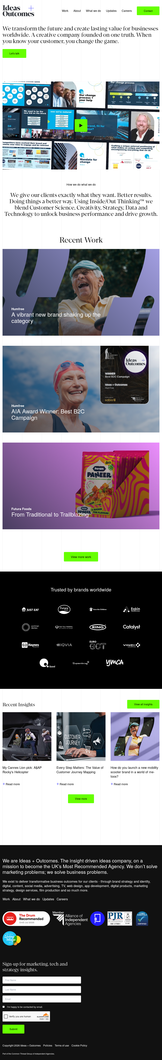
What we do (31, 899)
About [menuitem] (77, 11)
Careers (62, 899)
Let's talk (14, 53)
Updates (48, 899)
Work (6, 899)
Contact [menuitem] (148, 11)
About (16, 899)
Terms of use (62, 1045)
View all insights (143, 704)
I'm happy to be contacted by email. (25, 1006)
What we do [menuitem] (93, 11)
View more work (81, 557)
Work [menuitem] (65, 11)
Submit (13, 1029)
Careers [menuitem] (127, 11)
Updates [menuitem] (111, 11)
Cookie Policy (79, 1045)
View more (81, 798)
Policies (47, 1045)
